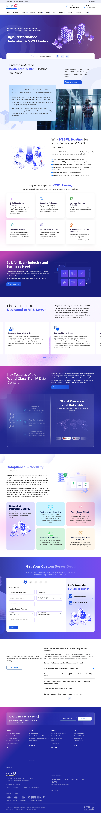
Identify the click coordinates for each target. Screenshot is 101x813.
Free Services (55, 740)
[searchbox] (20, 605)
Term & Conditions (24, 807)
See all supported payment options (60, 784)
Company (79, 12)
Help (86, 12)
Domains (16, 12)
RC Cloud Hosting (33, 733)
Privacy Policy (9, 807)
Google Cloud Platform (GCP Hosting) (39, 738)
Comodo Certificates (11, 760)
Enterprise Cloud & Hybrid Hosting (21, 333)
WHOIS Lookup (55, 743)
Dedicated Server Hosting (63, 333)
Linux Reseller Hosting (12, 743)
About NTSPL (32, 762)
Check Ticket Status (79, 752)
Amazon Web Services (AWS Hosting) (39, 735)
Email (47, 12)
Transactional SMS (56, 752)
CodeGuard (32, 750)
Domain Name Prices (56, 738)
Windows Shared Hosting (13, 733)
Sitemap (43, 807)
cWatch (31, 752)
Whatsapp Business (56, 762)
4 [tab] (51, 357)
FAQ (75, 748)
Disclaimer (16, 807)
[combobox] (22, 604)
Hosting (24, 12)
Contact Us (32, 765)
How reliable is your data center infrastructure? (61, 668)
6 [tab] (56, 357)
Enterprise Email (78, 740)
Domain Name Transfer (57, 735)
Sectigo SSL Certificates (12, 757)
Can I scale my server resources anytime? (59, 688)
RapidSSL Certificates (12, 755)
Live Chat (76, 755)
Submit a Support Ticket (80, 750)
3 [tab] (49, 357)
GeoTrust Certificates (12, 752)
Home (8, 12)
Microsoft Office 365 (79, 735)
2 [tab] (47, 357)
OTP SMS (53, 750)
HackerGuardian (33, 755)
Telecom (69, 12)
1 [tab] (44, 357)
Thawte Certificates (11, 762)
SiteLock (31, 748)
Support (93, 1)
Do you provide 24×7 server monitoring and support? (63, 694)
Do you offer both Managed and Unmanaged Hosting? (63, 663)
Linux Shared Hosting (12, 735)
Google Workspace (79, 733)
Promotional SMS (56, 755)
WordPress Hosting (11, 738)
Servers (32, 12)
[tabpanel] (72, 338)
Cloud (40, 12)
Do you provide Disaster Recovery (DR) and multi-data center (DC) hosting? (68, 675)
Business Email (78, 738)
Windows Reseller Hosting (13, 740)
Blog (75, 757)
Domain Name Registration (58, 733)
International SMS (56, 757)
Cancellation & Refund (35, 807)
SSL (54, 12)
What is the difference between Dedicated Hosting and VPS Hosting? (65, 649)
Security (61, 12)
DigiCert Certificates (11, 750)
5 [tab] (54, 357)
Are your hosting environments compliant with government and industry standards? (67, 682)
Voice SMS (54, 760)
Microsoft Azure (33, 740)
